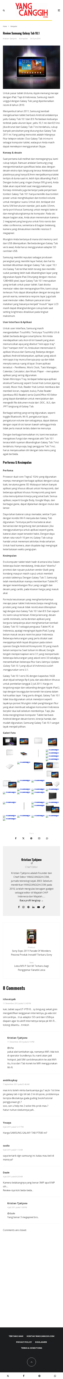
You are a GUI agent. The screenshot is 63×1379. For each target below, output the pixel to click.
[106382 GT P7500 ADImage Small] (24, 757)
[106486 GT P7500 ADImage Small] (10, 788)
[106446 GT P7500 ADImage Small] (24, 761)
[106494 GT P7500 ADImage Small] (24, 780)
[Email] (39, 838)
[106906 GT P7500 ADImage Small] (38, 815)
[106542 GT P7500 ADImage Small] (38, 788)
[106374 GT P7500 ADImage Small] (10, 757)
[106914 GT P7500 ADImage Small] (52, 815)
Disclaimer (41, 1342)
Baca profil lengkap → (32, 900)
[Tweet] (23, 838)
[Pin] (31, 838)
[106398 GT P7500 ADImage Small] (52, 749)
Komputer (23, 38)
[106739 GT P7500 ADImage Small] (38, 791)
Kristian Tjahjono (10, 38)
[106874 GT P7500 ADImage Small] (38, 805)
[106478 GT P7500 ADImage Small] (52, 778)
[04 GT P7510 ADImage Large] (10, 744)
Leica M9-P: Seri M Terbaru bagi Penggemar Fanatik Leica (31, 966)
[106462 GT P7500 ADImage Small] (38, 771)
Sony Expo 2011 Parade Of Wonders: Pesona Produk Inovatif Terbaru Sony (31, 951)
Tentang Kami (16, 1336)
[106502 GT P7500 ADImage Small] (38, 780)
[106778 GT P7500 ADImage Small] (10, 802)
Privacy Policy (24, 1342)
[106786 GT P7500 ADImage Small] (24, 810)
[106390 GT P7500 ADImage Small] (38, 757)
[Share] (15, 838)
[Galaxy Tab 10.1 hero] (31, 67)
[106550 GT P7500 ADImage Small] (52, 788)
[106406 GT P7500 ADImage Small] (52, 752)
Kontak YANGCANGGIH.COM (40, 1336)
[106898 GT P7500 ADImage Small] (24, 815)
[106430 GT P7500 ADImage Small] (10, 770)
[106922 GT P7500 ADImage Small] (10, 818)
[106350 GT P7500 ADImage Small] (24, 745)
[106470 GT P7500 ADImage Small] (52, 769)
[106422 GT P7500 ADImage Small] (52, 758)
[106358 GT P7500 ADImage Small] (38, 745)
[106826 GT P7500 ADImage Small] (38, 802)
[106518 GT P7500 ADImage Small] (24, 788)
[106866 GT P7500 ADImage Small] (52, 802)
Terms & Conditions (31, 1348)
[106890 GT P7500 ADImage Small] (10, 815)
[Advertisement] (31, 1283)
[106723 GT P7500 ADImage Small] (10, 791)
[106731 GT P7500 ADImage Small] (24, 791)
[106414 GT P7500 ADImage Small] (52, 755)
